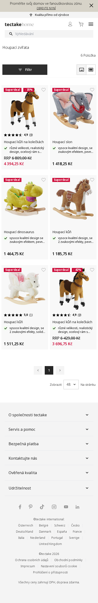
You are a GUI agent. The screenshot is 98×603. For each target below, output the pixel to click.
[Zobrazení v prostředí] (91, 69)
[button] (90, 5)
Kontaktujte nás (23, 458)
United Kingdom (50, 544)
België (43, 525)
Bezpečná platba (24, 443)
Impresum (28, 566)
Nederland (37, 538)
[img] (20, 507)
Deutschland (24, 532)
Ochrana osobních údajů (31, 560)
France (77, 532)
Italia (21, 538)
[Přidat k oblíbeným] (43, 90)
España (62, 532)
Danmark (45, 532)
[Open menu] (90, 24)
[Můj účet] (70, 24)
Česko (75, 525)
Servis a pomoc (22, 429)
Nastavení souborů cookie (59, 566)
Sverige (74, 538)
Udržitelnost (20, 488)
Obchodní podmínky (68, 560)
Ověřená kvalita (23, 472)
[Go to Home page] (19, 24)
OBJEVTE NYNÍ (46, 8)
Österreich (25, 525)
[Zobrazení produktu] (81, 69)
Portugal (57, 538)
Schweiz (59, 525)
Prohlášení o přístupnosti (50, 572)
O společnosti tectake (28, 414)
